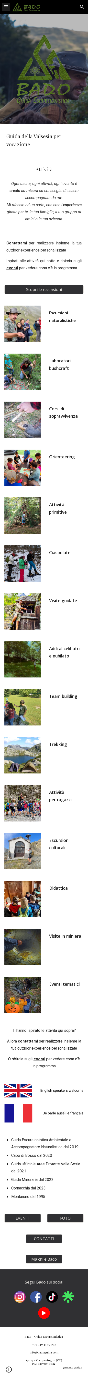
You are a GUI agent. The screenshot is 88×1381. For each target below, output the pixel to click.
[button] (6, 6)
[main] (44, 140)
